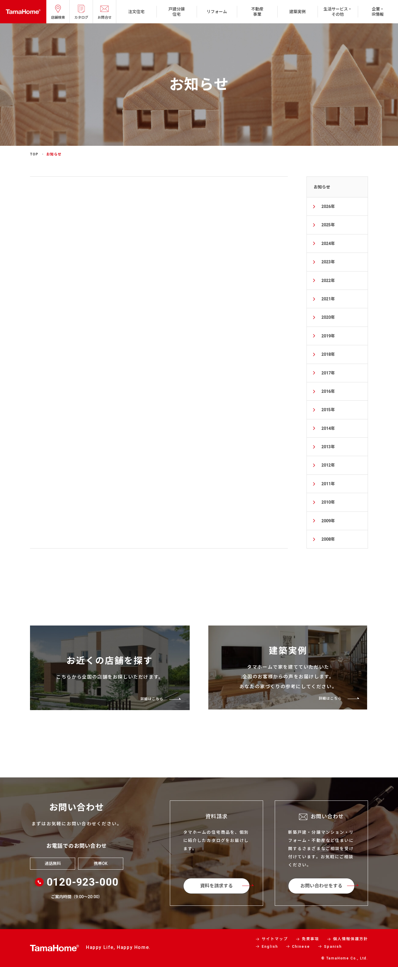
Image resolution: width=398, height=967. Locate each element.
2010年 (328, 502)
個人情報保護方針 (350, 939)
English (270, 946)
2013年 (328, 446)
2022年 (328, 280)
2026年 (328, 206)
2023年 (328, 262)
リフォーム (217, 11)
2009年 (328, 520)
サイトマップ (275, 939)
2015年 (328, 409)
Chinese (301, 946)
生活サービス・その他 (337, 12)
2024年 (328, 243)
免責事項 (310, 939)
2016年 (328, 391)
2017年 (328, 373)
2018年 (328, 354)
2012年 (328, 465)
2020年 (328, 317)
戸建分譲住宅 (176, 12)
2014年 (328, 428)
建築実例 (297, 11)
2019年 (328, 336)
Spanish (333, 946)
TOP (34, 154)
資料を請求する (216, 886)
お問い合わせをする (321, 886)
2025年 (328, 225)
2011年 (328, 483)
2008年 (328, 539)
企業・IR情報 (378, 12)
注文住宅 (136, 11)
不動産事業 (257, 12)
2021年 (328, 299)
